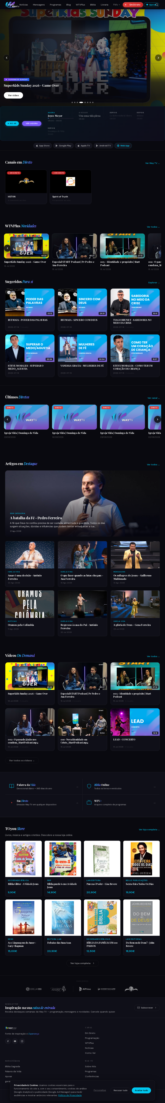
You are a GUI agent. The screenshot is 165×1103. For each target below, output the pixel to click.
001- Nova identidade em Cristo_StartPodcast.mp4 (74, 741)
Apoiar (153, 4)
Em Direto (135, 4)
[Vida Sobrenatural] (33, 989)
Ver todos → (153, 227)
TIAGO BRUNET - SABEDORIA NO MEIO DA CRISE (132, 321)
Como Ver (90, 1053)
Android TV (105, 145)
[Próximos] (157, 248)
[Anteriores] (7, 248)
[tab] (72, 102)
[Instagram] (22, 1041)
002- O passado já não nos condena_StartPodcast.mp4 (23, 741)
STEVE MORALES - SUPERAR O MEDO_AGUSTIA (25, 367)
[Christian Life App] (106, 989)
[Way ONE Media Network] (42, 1028)
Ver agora (32, 123)
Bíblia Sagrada (12, 1066)
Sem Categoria (17, 513)
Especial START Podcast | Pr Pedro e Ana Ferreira (80, 695)
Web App (124, 145)
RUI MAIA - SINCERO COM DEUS (79, 319)
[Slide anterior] (6, 57)
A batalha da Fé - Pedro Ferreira (36, 517)
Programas (55, 4)
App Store (44, 145)
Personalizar (100, 1090)
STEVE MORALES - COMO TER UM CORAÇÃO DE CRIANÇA (132, 367)
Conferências (92, 1076)
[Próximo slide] (158, 57)
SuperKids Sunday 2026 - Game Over (28, 693)
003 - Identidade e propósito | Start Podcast (132, 695)
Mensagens (39, 4)
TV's (115, 4)
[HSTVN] (131, 989)
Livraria (104, 4)
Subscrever (147, 1007)
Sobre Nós (90, 1066)
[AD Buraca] (58, 989)
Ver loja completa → (149, 829)
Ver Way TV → (152, 163)
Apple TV (85, 145)
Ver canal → (154, 398)
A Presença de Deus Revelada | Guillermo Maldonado (44, 75)
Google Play (65, 145)
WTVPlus (80, 4)
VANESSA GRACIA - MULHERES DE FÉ (82, 365)
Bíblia (93, 4)
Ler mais (13, 95)
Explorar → (154, 282)
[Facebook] (8, 1041)
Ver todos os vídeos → (22, 760)
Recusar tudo (120, 1090)
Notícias (23, 4)
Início (11, 4)
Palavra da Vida (13, 1071)
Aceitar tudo (141, 1090)
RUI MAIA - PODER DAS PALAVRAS (28, 319)
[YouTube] (15, 1041)
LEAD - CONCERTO (124, 739)
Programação (92, 1038)
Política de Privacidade (70, 1095)
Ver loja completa (80, 963)
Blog (68, 4)
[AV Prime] (85, 989)
